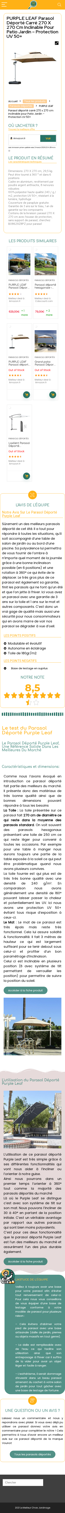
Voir (48, 138)
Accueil (13, 101)
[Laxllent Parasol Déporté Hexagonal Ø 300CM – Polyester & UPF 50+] (19, 422)
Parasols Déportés (21, 106)
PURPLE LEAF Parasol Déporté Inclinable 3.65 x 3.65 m (19, 289)
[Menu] (4, 5)
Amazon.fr (19, 138)
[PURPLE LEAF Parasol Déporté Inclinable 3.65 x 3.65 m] (19, 264)
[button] (25, 990)
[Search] (59, 5)
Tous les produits (35, 101)
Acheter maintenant (26, 394)
